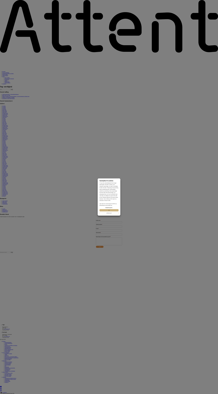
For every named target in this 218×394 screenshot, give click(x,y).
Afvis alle (109, 213)
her (111, 205)
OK (109, 210)
